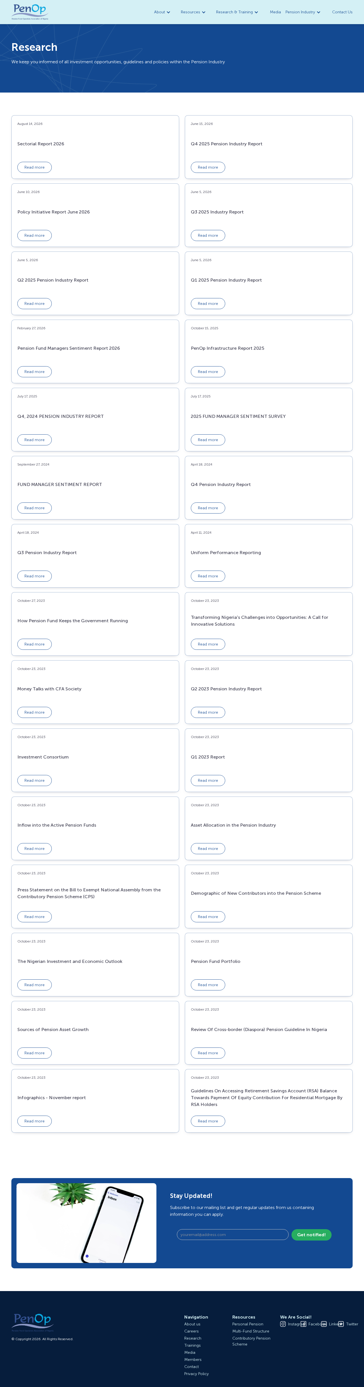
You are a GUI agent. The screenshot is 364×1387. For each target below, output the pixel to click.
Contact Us (342, 12)
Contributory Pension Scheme (251, 1341)
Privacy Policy (196, 1373)
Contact (191, 1366)
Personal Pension (247, 1324)
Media (275, 12)
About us (192, 1324)
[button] (163, 12)
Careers (191, 1331)
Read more (34, 167)
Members (193, 1359)
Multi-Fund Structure (250, 1331)
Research (192, 1338)
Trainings (192, 1345)
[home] (29, 12)
